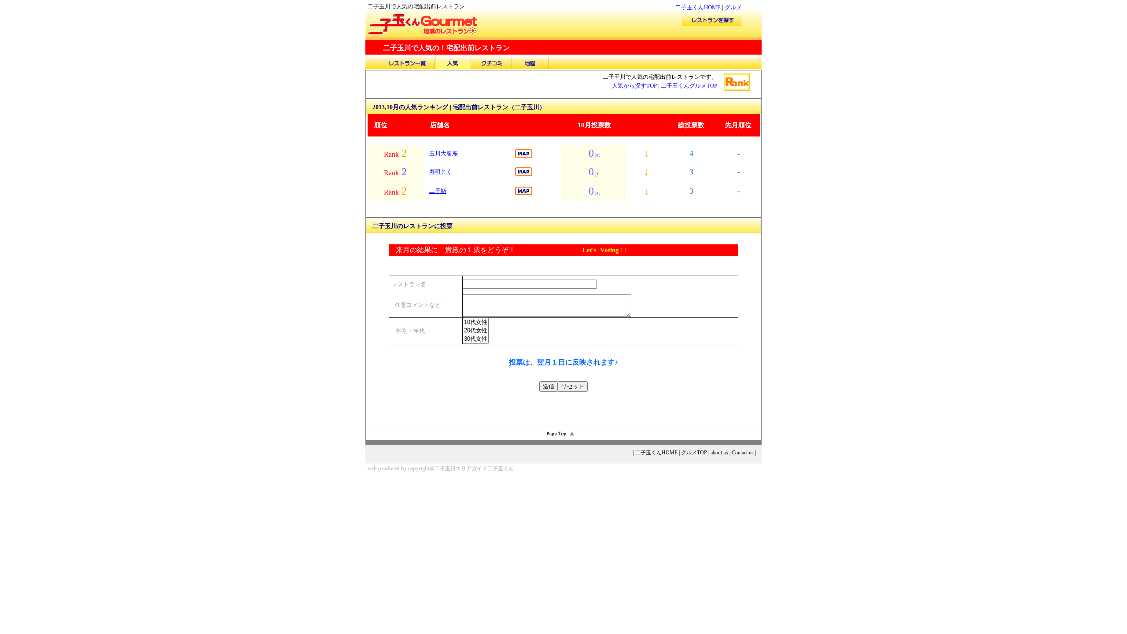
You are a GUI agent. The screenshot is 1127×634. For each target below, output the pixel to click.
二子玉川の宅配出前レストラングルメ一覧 (407, 63)
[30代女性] (475, 339)
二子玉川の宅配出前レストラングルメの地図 (530, 63)
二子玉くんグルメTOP (689, 85)
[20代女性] (475, 331)
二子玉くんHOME (698, 7)
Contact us (743, 453)
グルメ (733, 7)
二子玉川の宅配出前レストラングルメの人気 (453, 63)
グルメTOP (694, 453)
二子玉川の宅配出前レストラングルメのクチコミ (491, 63)
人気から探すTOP (634, 85)
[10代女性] (475, 322)
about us (719, 453)
